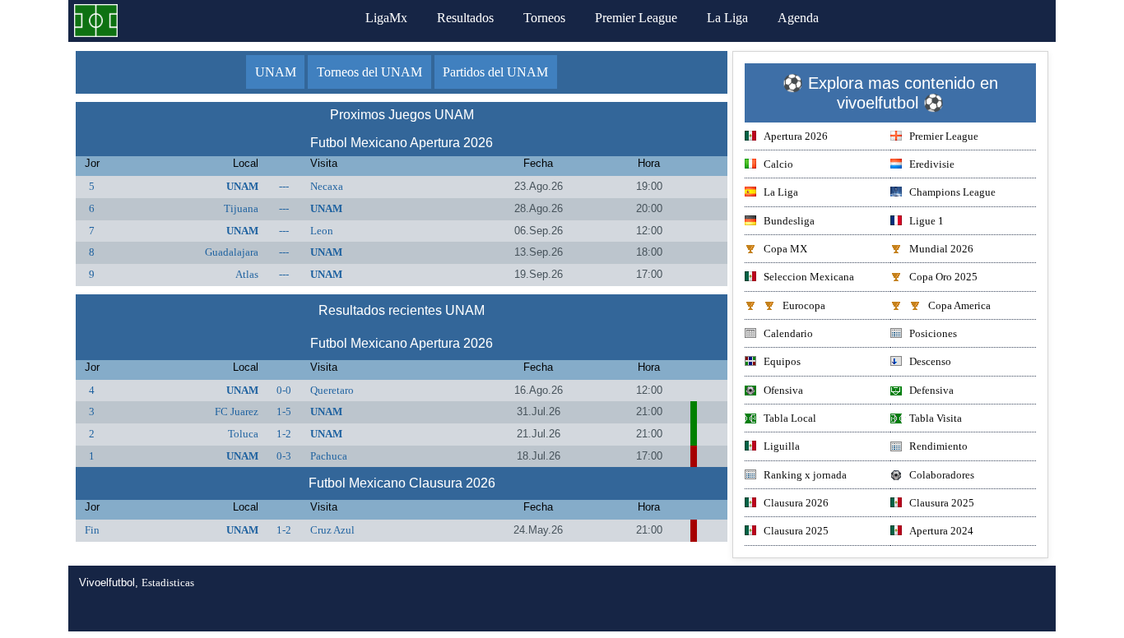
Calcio (778, 164)
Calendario (788, 333)
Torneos (544, 18)
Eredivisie (931, 164)
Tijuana (241, 208)
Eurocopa (804, 305)
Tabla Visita (935, 418)
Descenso (930, 361)
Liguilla (782, 446)
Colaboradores (941, 475)
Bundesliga (789, 221)
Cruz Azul (332, 530)
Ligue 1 (926, 221)
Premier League (636, 18)
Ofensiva (783, 390)
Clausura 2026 (796, 503)
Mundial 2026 (941, 249)
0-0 (283, 390)
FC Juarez (236, 411)
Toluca (243, 434)
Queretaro (332, 390)
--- (284, 186)
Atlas (246, 274)
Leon (321, 230)
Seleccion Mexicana (809, 276)
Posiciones (933, 333)
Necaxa (326, 186)
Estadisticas (168, 582)
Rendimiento (938, 446)
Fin (92, 530)
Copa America (959, 305)
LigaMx (386, 18)
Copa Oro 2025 (943, 276)
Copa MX (785, 249)
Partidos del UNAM (495, 72)
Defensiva (931, 390)
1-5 (283, 411)
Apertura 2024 (941, 531)
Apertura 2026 (796, 136)
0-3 (283, 456)
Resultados (465, 18)
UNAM (275, 72)
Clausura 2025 (941, 503)
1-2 (283, 434)
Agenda (798, 18)
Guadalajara (231, 252)
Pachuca (328, 456)
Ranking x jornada (805, 475)
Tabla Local (790, 418)
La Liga (727, 18)
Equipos (782, 361)
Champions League (952, 192)
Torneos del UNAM (369, 72)
